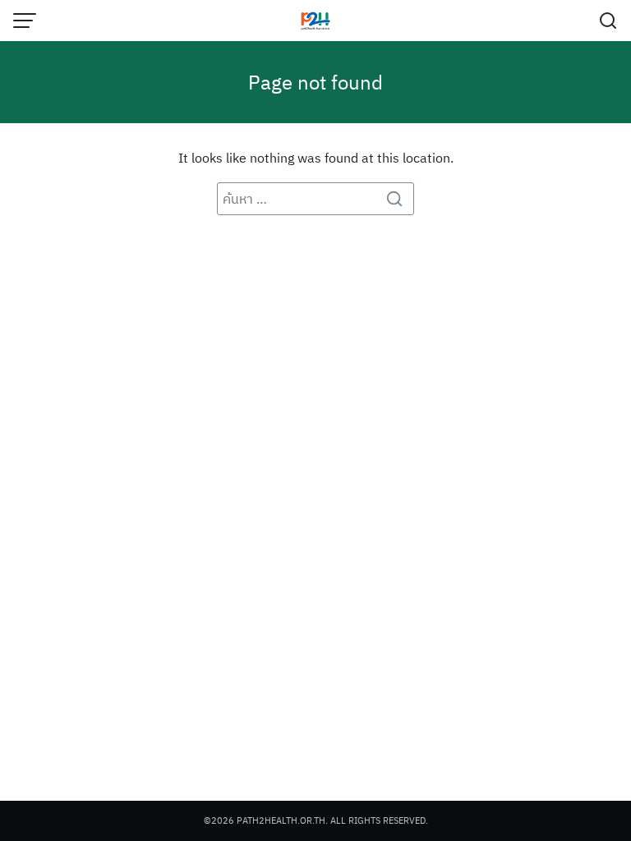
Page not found (315, 82)
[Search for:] (315, 198)
